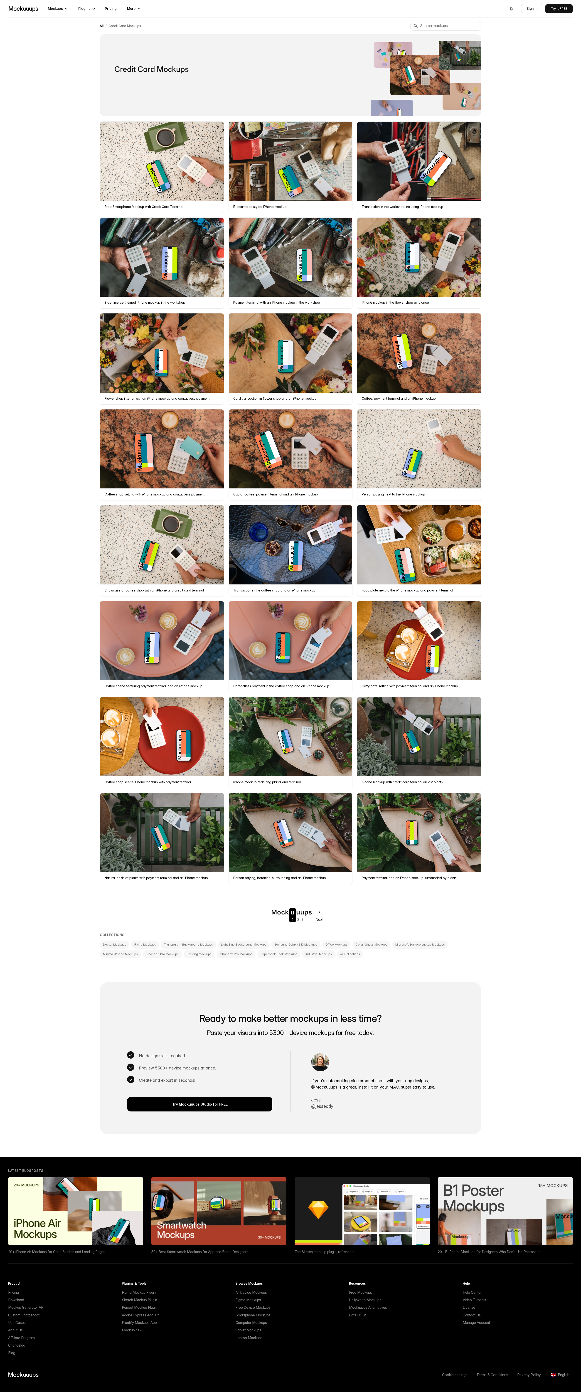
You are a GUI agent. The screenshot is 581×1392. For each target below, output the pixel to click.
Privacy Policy (529, 1375)
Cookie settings (454, 1375)
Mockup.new (132, 1330)
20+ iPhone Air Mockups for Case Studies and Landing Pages (57, 1252)
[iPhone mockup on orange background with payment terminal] (463, 96)
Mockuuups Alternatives (368, 1307)
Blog (11, 1353)
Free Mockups (360, 1292)
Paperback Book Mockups (279, 954)
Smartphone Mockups (253, 1315)
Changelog (16, 1345)
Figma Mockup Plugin (139, 1292)
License (469, 1307)
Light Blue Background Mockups (243, 944)
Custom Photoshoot (23, 1315)
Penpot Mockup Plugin (139, 1307)
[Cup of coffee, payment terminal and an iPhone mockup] (420, 75)
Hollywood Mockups (365, 1300)
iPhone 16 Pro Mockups (162, 954)
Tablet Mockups (248, 1330)
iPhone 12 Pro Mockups (236, 954)
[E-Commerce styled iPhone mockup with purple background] (392, 114)
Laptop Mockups (249, 1338)
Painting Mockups (199, 954)
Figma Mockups (248, 1300)
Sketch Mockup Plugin (139, 1300)
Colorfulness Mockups (371, 944)
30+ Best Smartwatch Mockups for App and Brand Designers (199, 1252)
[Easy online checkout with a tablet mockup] (393, 55)
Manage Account (476, 1323)
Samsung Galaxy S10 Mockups (295, 944)
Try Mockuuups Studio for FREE (200, 1104)
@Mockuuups (324, 1087)
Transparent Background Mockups (188, 944)
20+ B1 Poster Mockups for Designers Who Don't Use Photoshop (489, 1252)
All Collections (350, 954)
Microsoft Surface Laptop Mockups (420, 944)
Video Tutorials (474, 1300)
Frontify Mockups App (139, 1323)
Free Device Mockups (253, 1307)
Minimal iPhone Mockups (120, 954)
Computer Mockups (251, 1323)
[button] (58, 8)
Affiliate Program (21, 1338)
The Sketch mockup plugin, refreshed (324, 1252)
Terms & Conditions (492, 1375)
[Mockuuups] (23, 8)
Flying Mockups (145, 944)
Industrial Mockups (318, 954)
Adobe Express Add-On (140, 1315)
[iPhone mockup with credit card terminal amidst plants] (461, 55)
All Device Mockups (251, 1292)
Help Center (472, 1292)
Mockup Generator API (26, 1307)
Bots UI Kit (357, 1315)
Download (16, 1300)
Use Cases (17, 1323)
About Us (15, 1330)
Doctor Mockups (114, 944)
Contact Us (472, 1315)
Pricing (111, 8)
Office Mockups (336, 944)
